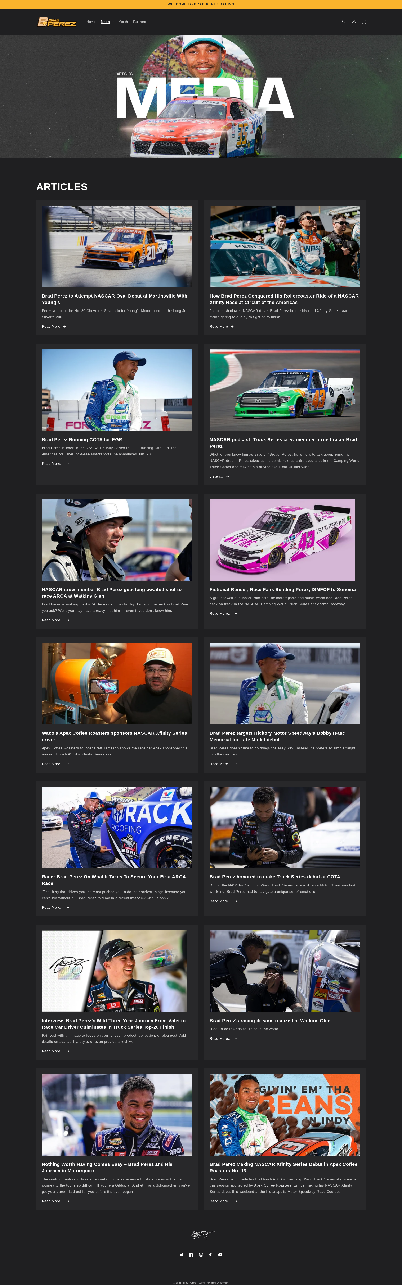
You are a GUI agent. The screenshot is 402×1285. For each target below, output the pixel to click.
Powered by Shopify (217, 1282)
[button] (107, 22)
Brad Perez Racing (194, 1282)
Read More (51, 326)
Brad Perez (52, 448)
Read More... (53, 464)
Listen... (216, 476)
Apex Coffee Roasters (272, 1185)
